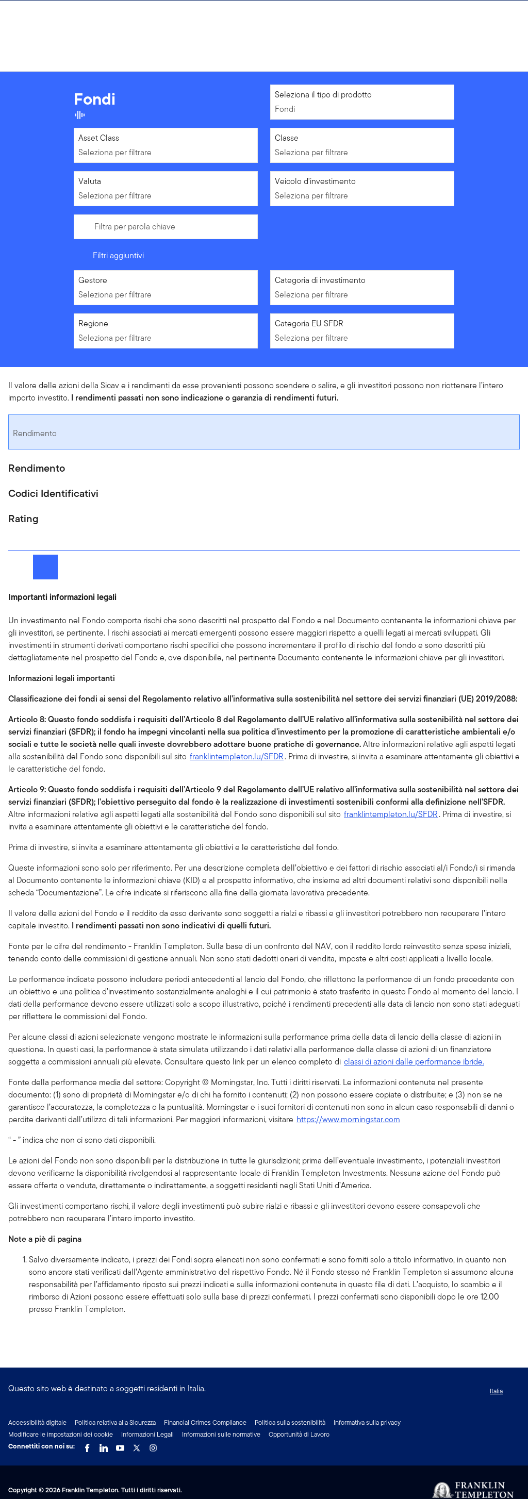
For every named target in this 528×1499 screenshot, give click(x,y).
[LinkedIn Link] (103, 1445)
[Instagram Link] (153, 1445)
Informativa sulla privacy (367, 1422)
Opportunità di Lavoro (299, 1434)
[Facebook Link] (87, 1445)
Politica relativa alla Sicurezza (115, 1422)
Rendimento (35, 433)
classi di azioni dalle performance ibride (414, 1062)
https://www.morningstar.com (348, 1119)
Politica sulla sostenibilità (290, 1422)
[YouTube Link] (120, 1445)
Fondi (285, 109)
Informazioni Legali (147, 1434)
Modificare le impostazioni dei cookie (60, 1434)
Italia (496, 1391)
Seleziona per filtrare (115, 152)
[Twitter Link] (136, 1445)
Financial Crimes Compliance (205, 1422)
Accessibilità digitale (37, 1422)
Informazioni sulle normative (221, 1434)
